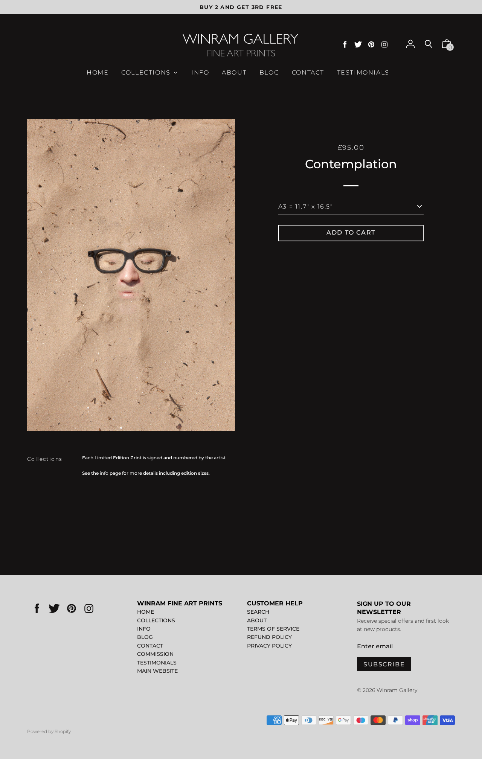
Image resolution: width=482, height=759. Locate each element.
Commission (155, 654)
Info (144, 628)
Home (145, 611)
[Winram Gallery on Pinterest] (371, 44)
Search (258, 611)
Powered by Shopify (49, 731)
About (257, 620)
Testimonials (157, 662)
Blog (145, 637)
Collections (44, 459)
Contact (150, 645)
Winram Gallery (397, 690)
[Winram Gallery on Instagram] (384, 44)
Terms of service (273, 628)
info (104, 473)
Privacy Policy (269, 645)
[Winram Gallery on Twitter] (358, 44)
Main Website (157, 671)
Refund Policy (269, 637)
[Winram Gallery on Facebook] (345, 44)
